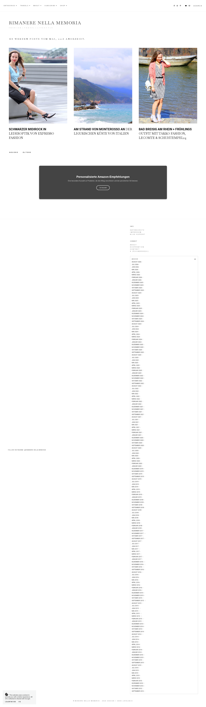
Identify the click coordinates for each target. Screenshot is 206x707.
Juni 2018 (136, 515)
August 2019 (137, 479)
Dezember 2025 (138, 282)
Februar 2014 (137, 650)
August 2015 (137, 603)
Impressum (136, 232)
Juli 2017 (136, 544)
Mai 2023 (135, 363)
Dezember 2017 (138, 531)
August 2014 (137, 634)
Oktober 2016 (138, 567)
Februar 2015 (138, 619)
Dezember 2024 (138, 313)
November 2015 (138, 595)
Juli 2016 (136, 575)
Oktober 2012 (137, 688)
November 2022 (138, 378)
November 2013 (138, 657)
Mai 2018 (135, 518)
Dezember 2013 (138, 655)
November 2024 (138, 316)
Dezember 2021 (138, 407)
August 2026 (137, 262)
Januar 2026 (137, 280)
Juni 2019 (136, 484)
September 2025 (138, 290)
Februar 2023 (137, 370)
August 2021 (137, 417)
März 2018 (136, 523)
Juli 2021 (136, 419)
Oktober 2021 (137, 412)
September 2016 (138, 569)
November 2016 (138, 564)
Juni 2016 (136, 577)
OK (19, 701)
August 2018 (137, 510)
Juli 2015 (136, 606)
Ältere (27, 152)
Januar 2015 (137, 621)
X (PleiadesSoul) (139, 251)
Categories (9, 5)
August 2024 (137, 324)
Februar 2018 (137, 525)
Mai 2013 (135, 673)
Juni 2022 (136, 391)
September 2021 (138, 414)
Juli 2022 (136, 388)
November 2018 (138, 502)
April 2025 (136, 303)
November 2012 (138, 686)
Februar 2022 (137, 401)
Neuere (14, 152)
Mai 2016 (135, 580)
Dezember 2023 (138, 344)
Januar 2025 (137, 311)
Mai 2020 (135, 456)
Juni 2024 (136, 329)
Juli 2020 (136, 450)
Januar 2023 (137, 373)
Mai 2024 (135, 332)
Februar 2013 (137, 681)
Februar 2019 (137, 494)
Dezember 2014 (138, 624)
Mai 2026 (135, 269)
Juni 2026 (136, 267)
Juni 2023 (136, 360)
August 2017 (137, 541)
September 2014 (138, 631)
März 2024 (136, 337)
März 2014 (136, 647)
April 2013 (136, 675)
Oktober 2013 (137, 660)
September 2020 (138, 445)
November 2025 (138, 285)
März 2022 (136, 399)
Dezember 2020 (138, 438)
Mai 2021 (135, 425)
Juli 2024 (136, 326)
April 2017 (136, 551)
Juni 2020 (136, 453)
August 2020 (137, 448)
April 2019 (136, 489)
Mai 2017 (136, 549)
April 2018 (136, 520)
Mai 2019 (135, 487)
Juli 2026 (136, 264)
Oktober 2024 (137, 319)
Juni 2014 (136, 639)
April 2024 (136, 334)
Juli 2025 (136, 295)
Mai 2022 (135, 394)
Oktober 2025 (137, 288)
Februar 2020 (137, 463)
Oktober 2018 (137, 505)
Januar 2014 (137, 652)
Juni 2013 (136, 670)
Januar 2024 (137, 342)
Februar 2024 (137, 339)
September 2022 (138, 383)
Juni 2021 (136, 422)
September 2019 (138, 476)
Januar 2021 (137, 435)
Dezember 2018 (138, 500)
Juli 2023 (136, 357)
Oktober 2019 (137, 474)
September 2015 (139, 600)
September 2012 (138, 691)
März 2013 (136, 678)
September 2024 (138, 321)
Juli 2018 (136, 512)
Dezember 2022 (138, 376)
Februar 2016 (137, 588)
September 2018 (138, 507)
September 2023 (138, 352)
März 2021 (136, 430)
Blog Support (137, 234)
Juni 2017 (136, 546)
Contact (135, 249)
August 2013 (137, 665)
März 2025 (136, 306)
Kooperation (137, 247)
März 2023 (136, 368)
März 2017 (136, 554)
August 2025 (137, 293)
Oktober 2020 (137, 443)
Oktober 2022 (137, 381)
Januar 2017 (137, 559)
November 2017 (138, 533)
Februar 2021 (137, 432)
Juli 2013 (136, 668)
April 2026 (136, 272)
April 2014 (136, 644)
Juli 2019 (136, 481)
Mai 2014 (135, 642)
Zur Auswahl (103, 187)
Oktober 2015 (138, 598)
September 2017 (138, 538)
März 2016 (136, 585)
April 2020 (136, 458)
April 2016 (136, 582)
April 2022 (136, 396)
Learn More (10, 701)
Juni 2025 (136, 298)
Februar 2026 (137, 277)
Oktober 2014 (137, 629)
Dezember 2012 (138, 683)
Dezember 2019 (138, 469)
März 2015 (137, 616)
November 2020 (138, 440)
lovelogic (128, 701)
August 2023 (137, 355)
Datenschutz (137, 230)
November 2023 (138, 347)
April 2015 (137, 613)
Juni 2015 (136, 608)
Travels (24, 5)
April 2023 (136, 365)
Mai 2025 (135, 300)
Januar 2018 (137, 528)
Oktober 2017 (137, 536)
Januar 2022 (137, 404)
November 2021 (138, 409)
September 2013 (138, 662)
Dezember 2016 (138, 562)
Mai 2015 (136, 611)
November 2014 (138, 626)
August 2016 (137, 572)
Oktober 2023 (137, 350)
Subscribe (50, 5)
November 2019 (138, 471)
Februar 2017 (137, 557)
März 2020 (136, 461)
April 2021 (136, 427)
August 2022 (137, 386)
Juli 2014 (136, 637)
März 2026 (136, 275)
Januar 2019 (137, 497)
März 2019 (136, 492)
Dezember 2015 (138, 593)
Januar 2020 (137, 466)
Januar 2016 (137, 590)
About (36, 5)
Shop (62, 5)
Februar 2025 (137, 308)
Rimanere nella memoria (45, 23)
